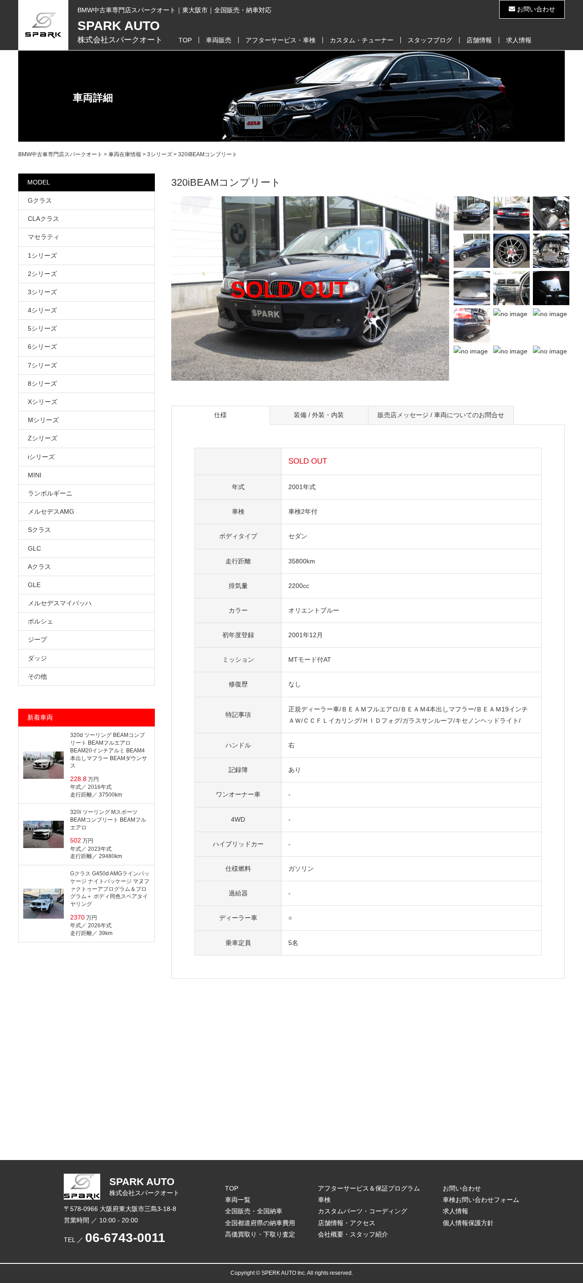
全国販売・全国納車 (253, 1211)
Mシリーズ (43, 420)
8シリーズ (42, 383)
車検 (324, 1199)
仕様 (220, 415)
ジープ (37, 639)
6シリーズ (42, 346)
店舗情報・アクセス (346, 1223)
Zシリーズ (42, 438)
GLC (34, 548)
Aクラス (39, 566)
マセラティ (44, 236)
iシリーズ (41, 456)
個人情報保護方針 (468, 1223)
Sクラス (39, 529)
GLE (34, 584)
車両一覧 (238, 1199)
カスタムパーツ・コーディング (362, 1211)
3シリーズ (42, 292)
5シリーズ (42, 328)
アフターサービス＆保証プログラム (369, 1188)
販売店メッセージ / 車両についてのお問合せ (441, 415)
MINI (34, 475)
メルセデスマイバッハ (60, 603)
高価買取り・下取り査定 (260, 1234)
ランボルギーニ (50, 493)
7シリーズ (42, 365)
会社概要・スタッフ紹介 (353, 1234)
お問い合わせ (535, 9)
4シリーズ (42, 310)
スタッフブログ (430, 40)
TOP (185, 40)
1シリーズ (42, 255)
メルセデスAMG (51, 511)
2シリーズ (42, 273)
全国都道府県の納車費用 (260, 1223)
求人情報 (519, 40)
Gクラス (40, 200)
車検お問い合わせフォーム (481, 1199)
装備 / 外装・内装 (319, 415)
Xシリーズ (42, 401)
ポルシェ (40, 621)
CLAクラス (43, 218)
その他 (37, 676)
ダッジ (37, 658)
